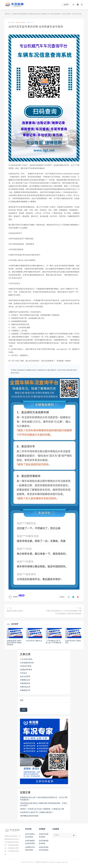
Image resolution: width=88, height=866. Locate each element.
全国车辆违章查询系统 (43, 842)
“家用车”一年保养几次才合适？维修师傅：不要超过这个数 (42, 809)
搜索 (21, 700)
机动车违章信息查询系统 (30, 835)
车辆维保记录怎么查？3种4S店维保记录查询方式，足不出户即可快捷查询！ (44, 799)
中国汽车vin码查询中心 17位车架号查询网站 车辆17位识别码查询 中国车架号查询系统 (63, 612)
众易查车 (38, 862)
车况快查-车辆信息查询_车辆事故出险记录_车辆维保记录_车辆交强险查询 (36, 14)
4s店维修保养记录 (27, 663)
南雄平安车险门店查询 (15, 611)
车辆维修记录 (25, 690)
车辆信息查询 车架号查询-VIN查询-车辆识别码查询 (14, 642)
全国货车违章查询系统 (43, 835)
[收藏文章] (68, 597)
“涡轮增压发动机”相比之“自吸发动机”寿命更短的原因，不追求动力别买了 (43, 804)
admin (15, 597)
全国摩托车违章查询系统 (30, 848)
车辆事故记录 (25, 680)
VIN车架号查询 (25, 666)
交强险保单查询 (26, 670)
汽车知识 (23, 673)
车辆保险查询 (25, 683)
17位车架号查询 (26, 659)
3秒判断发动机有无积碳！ (30, 816)
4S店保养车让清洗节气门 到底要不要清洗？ (36, 812)
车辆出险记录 (25, 687)
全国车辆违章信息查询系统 (30, 842)
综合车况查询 (66, 14)
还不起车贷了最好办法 (34, 641)
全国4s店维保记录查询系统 (43, 848)
